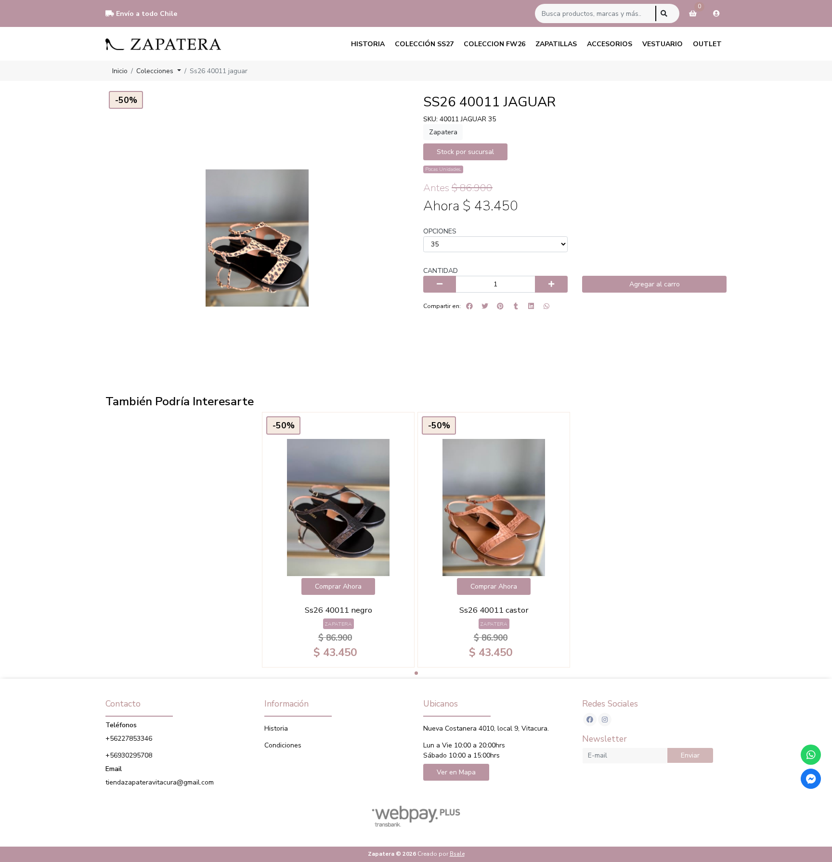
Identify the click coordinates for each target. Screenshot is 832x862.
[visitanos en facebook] (590, 719)
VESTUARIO (662, 44)
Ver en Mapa (456, 772)
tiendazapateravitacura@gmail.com (159, 782)
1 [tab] (416, 673)
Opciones (439, 231)
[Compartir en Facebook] (469, 306)
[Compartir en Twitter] (485, 306)
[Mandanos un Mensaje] (811, 779)
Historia (276, 728)
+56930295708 (128, 755)
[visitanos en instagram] (604, 719)
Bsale (457, 854)
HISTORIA (368, 44)
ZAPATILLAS (556, 44)
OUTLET (707, 44)
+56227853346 (128, 738)
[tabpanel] (338, 540)
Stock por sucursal (465, 151)
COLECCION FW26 (494, 44)
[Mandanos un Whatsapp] (811, 755)
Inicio (120, 71)
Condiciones (282, 745)
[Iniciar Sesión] (716, 13)
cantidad (440, 270)
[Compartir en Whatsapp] (546, 306)
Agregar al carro (654, 284)
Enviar (690, 755)
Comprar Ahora (338, 586)
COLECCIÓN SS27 (424, 44)
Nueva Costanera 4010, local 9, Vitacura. (486, 728)
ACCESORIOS (609, 44)
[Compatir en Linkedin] (531, 306)
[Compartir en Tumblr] (515, 306)
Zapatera (443, 132)
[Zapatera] (163, 43)
